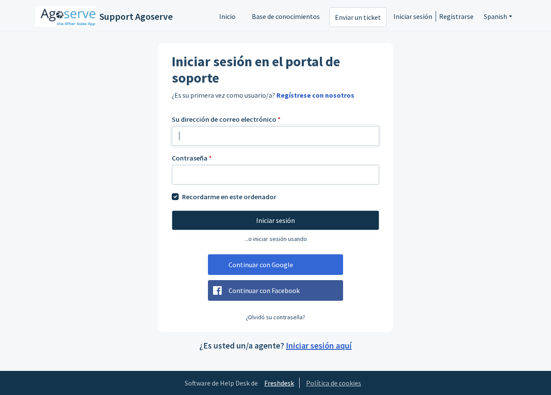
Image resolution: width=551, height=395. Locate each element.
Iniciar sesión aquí (319, 345)
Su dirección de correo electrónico (226, 119)
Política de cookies (333, 383)
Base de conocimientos (286, 16)
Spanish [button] (495, 16)
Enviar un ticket (358, 17)
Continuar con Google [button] (261, 264)
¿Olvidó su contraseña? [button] (275, 317)
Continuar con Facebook (264, 290)
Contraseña (192, 158)
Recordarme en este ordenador (229, 196)
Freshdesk (279, 383)
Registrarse (456, 16)
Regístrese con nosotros (315, 95)
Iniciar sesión (412, 16)
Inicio (227, 16)
